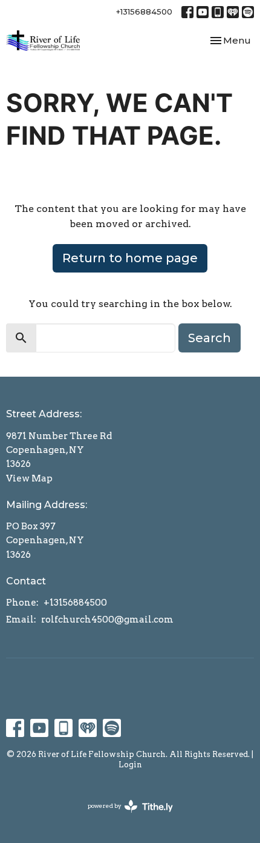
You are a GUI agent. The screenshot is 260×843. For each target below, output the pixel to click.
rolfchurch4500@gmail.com (107, 619)
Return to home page (130, 258)
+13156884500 (144, 11)
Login (130, 764)
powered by (124, 816)
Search (209, 338)
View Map (29, 478)
